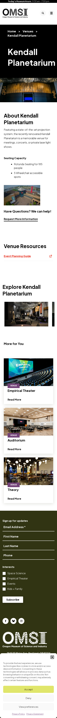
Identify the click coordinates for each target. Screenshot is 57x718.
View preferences (28, 706)
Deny (28, 698)
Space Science (16, 573)
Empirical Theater (17, 578)
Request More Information (21, 219)
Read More (14, 399)
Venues (28, 31)
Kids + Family (14, 588)
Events (11, 583)
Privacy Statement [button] (35, 714)
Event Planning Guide (28, 257)
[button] (52, 657)
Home (12, 31)
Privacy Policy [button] (18, 714)
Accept (28, 689)
